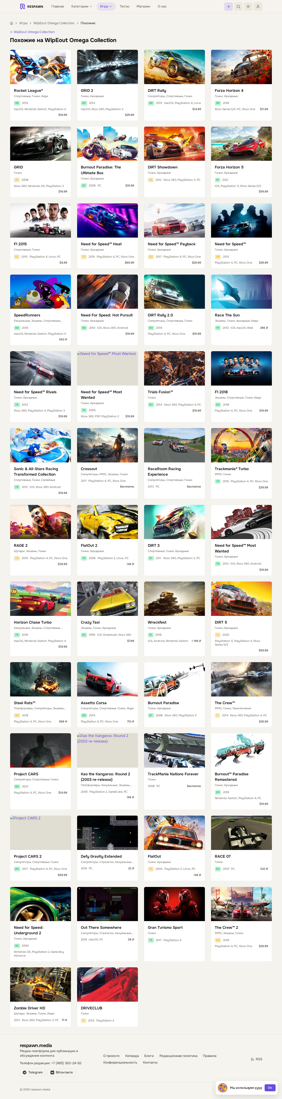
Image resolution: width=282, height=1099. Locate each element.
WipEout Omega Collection (53, 23)
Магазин (143, 6)
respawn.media (36, 1045)
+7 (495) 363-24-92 (66, 1063)
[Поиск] (238, 6)
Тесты (124, 6)
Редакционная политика (178, 1056)
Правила (209, 1056)
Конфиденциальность (120, 1062)
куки (258, 1088)
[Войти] (258, 6)
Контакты (150, 1062)
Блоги (149, 1056)
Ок (270, 1088)
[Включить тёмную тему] (248, 6)
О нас (162, 6)
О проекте (111, 1056)
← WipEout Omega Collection (32, 32)
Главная (57, 6)
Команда (132, 1056)
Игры (23, 23)
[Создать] (228, 6)
